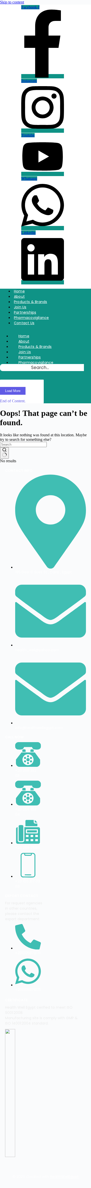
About (19, 296)
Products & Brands (30, 301)
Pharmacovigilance (31, 317)
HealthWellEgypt (64, 1176)
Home (19, 291)
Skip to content (12, 2)
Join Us (20, 307)
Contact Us (24, 322)
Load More (12, 391)
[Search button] (4, 453)
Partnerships (25, 312)
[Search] (5, 374)
